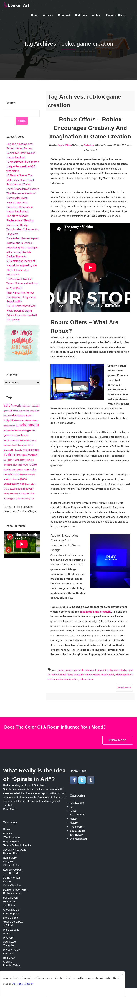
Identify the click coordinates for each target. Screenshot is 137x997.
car (10, 410)
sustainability (11, 483)
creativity (8, 416)
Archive (96, 15)
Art (71, 806)
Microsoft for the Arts (13, 450)
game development (85, 669)
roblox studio (63, 679)
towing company (11, 494)
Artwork (16, 405)
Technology (89, 145)
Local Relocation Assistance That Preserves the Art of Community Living (22, 193)
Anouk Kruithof (11, 909)
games (31, 430)
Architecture (77, 802)
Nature (74, 822)
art (7, 405)
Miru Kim (8, 937)
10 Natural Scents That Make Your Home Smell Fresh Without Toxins (20, 180)
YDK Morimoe (11, 837)
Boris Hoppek (11, 913)
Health (73, 818)
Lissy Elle (8, 861)
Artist (73, 810)
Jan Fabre (9, 905)
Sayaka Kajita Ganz (14, 849)
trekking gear (9, 499)
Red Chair (81, 15)
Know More (117, 740)
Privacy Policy (11, 949)
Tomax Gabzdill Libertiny (17, 845)
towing (6, 489)
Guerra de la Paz (13, 921)
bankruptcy (26, 406)
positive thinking (27, 460)
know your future (25, 445)
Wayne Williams (65, 145)
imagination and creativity (95, 611)
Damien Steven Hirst (15, 889)
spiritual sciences (11, 479)
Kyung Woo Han (12, 869)
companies (34, 411)
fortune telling (21, 430)
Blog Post (64, 15)
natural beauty (30, 449)
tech (21, 483)
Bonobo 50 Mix (115, 15)
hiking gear (16, 435)
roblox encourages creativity (67, 674)
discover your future (22, 420)
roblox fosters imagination (99, 674)
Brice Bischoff (11, 917)
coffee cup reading (21, 411)
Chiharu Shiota (11, 865)
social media (11, 474)
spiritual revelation (27, 474)
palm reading (13, 460)
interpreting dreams (28, 440)
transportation (26, 493)
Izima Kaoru (10, 901)
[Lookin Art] (16, 6)
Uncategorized (78, 838)
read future (23, 465)
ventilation (20, 499)
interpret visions (10, 445)
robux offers (86, 679)
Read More (124, 687)
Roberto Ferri (10, 853)
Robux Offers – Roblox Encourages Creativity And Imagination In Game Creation (90, 128)
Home (34, 15)
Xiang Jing (9, 945)
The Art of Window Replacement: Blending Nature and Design (19, 220)
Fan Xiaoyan (10, 897)
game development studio (112, 669)
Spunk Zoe (9, 941)
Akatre (7, 881)
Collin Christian (12, 885)
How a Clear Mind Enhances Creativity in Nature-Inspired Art (19, 207)
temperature (30, 484)
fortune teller (9, 430)
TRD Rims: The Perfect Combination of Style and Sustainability (20, 297)
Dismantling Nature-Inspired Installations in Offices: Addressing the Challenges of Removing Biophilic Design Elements (22, 247)
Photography (77, 826)
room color (30, 469)
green (7, 435)
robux (75, 679)
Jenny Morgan (11, 877)
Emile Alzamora (12, 893)
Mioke (6, 933)
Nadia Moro (10, 857)
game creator (65, 669)
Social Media (77, 830)
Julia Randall (10, 873)
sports (23, 479)
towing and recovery (22, 488)
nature (10, 454)
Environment (27, 425)
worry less (29, 499)
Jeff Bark (8, 925)
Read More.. (10, 809)
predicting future (11, 465)
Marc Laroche (11, 929)
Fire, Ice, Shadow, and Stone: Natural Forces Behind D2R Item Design (20, 148)
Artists (47, 15)
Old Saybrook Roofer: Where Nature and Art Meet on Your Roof (22, 283)
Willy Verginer (11, 841)
